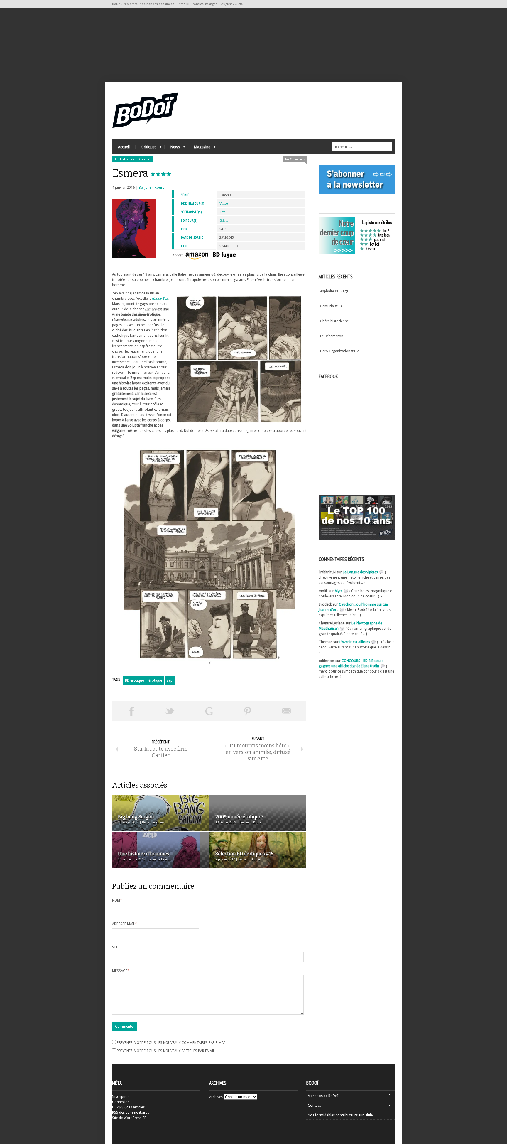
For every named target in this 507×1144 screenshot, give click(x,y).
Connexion (121, 1102)
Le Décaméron (331, 336)
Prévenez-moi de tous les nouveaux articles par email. (166, 1051)
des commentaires (130, 1113)
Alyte (338, 591)
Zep (222, 212)
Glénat (224, 221)
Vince (223, 203)
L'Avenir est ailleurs (354, 642)
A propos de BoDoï (323, 1096)
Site (115, 947)
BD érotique (134, 680)
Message (120, 971)
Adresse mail (124, 924)
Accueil (124, 147)
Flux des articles (128, 1107)
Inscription (121, 1097)
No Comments (295, 159)
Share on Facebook (131, 711)
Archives (216, 1097)
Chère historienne (334, 321)
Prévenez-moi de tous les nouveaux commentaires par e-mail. (172, 1043)
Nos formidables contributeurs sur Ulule (340, 1115)
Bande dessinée (124, 159)
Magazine (199, 148)
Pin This (247, 711)
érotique (155, 680)
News (172, 148)
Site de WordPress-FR (129, 1118)
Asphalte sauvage (334, 291)
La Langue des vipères (360, 572)
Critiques (146, 148)
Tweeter (170, 711)
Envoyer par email (286, 711)
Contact (314, 1105)
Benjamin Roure (151, 188)
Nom (117, 900)
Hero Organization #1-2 (339, 351)
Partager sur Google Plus (209, 711)
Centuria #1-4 (331, 306)
